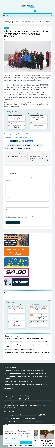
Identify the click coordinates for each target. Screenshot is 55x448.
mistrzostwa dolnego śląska (14, 148)
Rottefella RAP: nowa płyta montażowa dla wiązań (20, 349)
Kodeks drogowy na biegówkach (14, 402)
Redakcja (8, 39)
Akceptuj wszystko (26, 442)
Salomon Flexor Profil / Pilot (16, 316)
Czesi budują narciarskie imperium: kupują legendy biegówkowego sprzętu (27, 342)
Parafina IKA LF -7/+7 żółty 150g (38, 324)
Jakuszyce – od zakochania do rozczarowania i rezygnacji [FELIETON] (27, 415)
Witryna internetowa (11, 210)
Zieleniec (28, 148)
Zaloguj (27, 2)
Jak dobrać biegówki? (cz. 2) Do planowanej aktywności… (20, 405)
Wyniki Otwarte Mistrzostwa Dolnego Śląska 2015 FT (18, 137)
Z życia (31, 402)
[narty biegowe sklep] (12, 111)
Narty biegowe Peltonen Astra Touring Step (39, 309)
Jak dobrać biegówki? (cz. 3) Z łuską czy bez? (17, 399)
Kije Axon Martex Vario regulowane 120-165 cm (16, 125)
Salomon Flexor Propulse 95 (38, 117)
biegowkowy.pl (35, 113)
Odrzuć (16, 442)
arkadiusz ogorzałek (15, 145)
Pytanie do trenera (8, 392)
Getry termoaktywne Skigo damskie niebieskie (39, 317)
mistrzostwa (38, 145)
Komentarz (9, 180)
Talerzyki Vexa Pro (38, 125)
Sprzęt (42, 396)
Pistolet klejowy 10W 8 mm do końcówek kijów (16, 324)
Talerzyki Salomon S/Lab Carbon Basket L (16, 309)
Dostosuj (8, 442)
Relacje (7, 28)
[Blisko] (33, 426)
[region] (18, 435)
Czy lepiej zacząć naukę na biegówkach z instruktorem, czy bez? (22, 391)
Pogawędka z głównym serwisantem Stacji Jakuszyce (19, 396)
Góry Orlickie (28, 145)
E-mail (8, 204)
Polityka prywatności (13, 438)
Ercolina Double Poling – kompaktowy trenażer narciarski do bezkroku (25, 338)
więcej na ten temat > (9, 407)
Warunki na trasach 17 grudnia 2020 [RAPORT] (23, 418)
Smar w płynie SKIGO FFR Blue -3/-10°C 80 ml (16, 118)
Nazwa (8, 198)
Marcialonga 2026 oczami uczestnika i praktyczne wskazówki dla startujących (27, 352)
